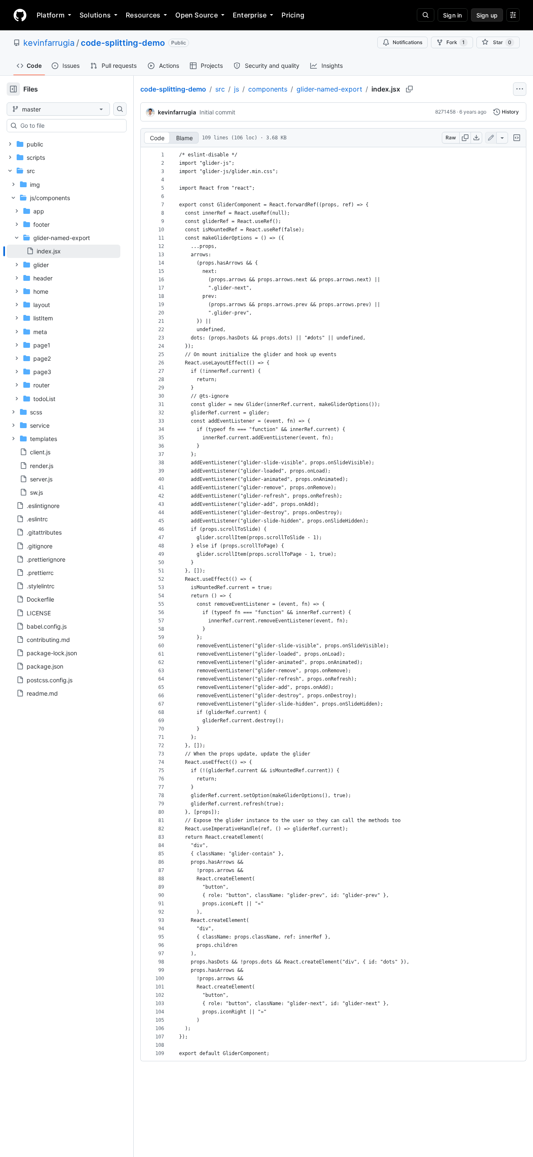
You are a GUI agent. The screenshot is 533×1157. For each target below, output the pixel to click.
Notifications (407, 42)
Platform (51, 15)
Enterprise (249, 15)
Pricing (292, 15)
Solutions (95, 15)
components (267, 89)
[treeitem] (63, 251)
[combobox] (70, 125)
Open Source (196, 15)
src (220, 89)
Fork (455, 42)
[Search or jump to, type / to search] (425, 15)
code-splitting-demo (123, 43)
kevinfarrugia (49, 43)
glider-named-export (329, 89)
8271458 (445, 112)
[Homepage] (20, 15)
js (236, 89)
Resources (143, 15)
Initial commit (217, 112)
